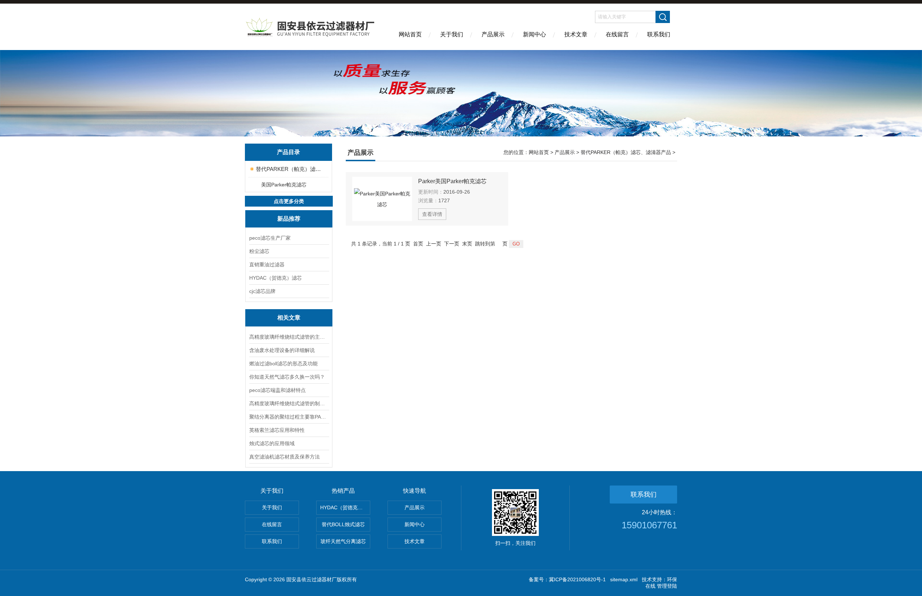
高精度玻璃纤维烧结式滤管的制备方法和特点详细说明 (288, 403)
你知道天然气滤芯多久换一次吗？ (287, 377)
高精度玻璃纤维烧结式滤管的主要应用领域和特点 (288, 337)
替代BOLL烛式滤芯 (343, 524)
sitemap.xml (623, 579)
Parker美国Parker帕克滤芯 (452, 181)
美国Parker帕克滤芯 (283, 185)
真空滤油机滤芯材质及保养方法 (284, 457)
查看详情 (432, 214)
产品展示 (493, 34)
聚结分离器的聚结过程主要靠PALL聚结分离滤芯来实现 (288, 417)
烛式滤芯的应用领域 (272, 443)
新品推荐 (288, 219)
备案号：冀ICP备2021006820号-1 (567, 579)
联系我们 (658, 34)
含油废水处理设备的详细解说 (282, 350)
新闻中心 (534, 34)
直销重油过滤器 (267, 264)
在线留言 (617, 34)
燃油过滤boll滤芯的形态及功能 (283, 363)
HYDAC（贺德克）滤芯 (275, 278)
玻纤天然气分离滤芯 (343, 541)
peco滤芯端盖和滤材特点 (277, 390)
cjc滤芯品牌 (262, 291)
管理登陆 (667, 586)
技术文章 (575, 34)
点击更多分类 (289, 201)
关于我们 (451, 34)
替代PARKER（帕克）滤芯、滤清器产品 (289, 169)
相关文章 (288, 318)
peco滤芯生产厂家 (270, 238)
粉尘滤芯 (259, 251)
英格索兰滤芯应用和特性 (277, 430)
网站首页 (410, 34)
